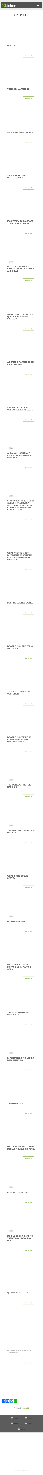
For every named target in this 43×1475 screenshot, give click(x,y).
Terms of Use (25, 1468)
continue (28, 55)
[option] (21, 253)
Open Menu (38, 5)
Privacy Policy (18, 1468)
